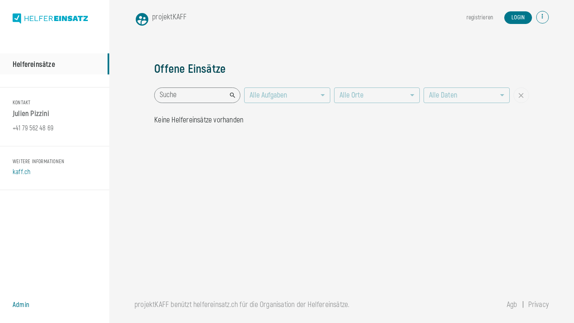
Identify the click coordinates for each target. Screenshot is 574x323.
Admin (21, 305)
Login (518, 17)
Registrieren (479, 17)
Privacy (538, 305)
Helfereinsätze (34, 64)
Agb (512, 305)
